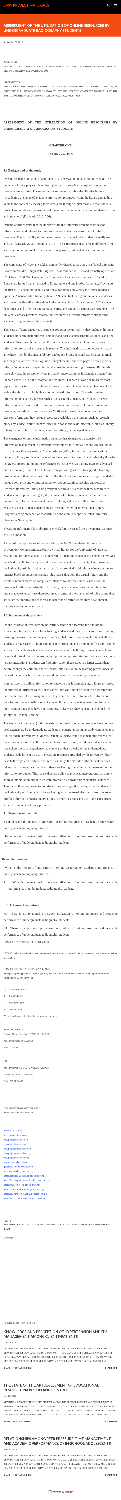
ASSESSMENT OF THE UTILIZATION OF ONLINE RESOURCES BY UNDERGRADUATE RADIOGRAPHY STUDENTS (58, 1224)
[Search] (108, 5)
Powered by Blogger (62, 1491)
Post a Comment (22, 1368)
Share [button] (7, 1229)
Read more (111, 1368)
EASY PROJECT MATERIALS (26, 5)
